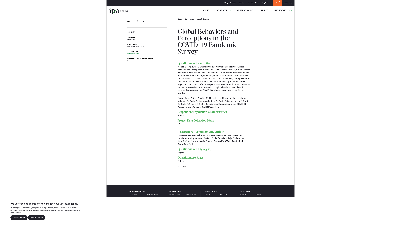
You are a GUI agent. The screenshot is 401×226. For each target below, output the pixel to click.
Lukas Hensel (209, 135)
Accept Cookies (19, 217)
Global (180, 19)
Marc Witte (197, 135)
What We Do (223, 10)
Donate (258, 195)
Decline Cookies (36, 217)
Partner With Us (282, 10)
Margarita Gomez (205, 141)
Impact (264, 10)
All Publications (152, 195)
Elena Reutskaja (225, 138)
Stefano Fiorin (189, 141)
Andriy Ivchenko (195, 138)
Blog (226, 3)
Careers (233, 3)
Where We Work (245, 10)
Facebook (223, 195)
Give (277, 3)
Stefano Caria (210, 138)
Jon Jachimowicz (224, 135)
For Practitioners (174, 195)
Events (250, 3)
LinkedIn (208, 195)
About (206, 10)
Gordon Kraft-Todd (222, 141)
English (265, 3)
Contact (242, 3)
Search (287, 3)
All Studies (133, 195)
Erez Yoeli (188, 144)
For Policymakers (190, 195)
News (257, 3)
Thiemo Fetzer (184, 135)
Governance (189, 19)
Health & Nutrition (202, 19)
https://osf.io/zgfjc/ (133, 54)
